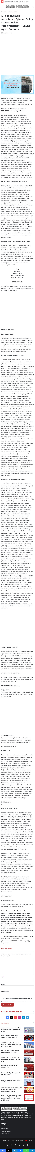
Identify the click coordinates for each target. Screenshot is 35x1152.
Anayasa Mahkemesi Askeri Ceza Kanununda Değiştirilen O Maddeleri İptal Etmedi (11, 1089)
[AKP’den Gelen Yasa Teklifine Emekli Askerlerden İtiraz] (29, 1053)
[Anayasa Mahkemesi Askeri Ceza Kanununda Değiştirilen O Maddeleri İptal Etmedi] (29, 1090)
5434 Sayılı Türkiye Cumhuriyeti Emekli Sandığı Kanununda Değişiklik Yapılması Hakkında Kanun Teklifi (11, 1097)
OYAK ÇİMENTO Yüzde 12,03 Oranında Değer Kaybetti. (9, 1036)
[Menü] (2, 7)
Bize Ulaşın (5, 1128)
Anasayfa (4, 11)
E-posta (3, 984)
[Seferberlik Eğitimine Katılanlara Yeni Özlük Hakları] (29, 1082)
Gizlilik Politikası (6, 1131)
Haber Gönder (6, 1133)
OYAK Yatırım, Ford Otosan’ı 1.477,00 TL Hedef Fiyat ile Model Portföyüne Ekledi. (11, 1044)
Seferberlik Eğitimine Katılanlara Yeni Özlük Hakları (11, 1081)
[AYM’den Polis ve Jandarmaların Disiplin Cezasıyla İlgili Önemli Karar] (29, 1030)
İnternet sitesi (5, 991)
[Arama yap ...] (33, 7)
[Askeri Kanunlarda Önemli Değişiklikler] (29, 1067)
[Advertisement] (17, 55)
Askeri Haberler (12, 11)
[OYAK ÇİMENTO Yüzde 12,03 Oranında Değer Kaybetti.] (29, 1038)
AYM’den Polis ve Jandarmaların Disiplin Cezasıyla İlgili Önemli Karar (11, 1029)
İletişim (30, 1140)
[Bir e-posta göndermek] (8, 33)
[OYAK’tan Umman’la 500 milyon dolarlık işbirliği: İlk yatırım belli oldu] (29, 1060)
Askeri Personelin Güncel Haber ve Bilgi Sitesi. (16, 1)
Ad (2, 977)
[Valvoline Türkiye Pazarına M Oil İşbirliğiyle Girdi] (29, 1075)
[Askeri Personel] (17, 6)
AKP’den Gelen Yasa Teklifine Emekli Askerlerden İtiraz (10, 1051)
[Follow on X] (7, 33)
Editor (4, 33)
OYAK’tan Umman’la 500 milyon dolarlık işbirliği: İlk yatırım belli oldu (11, 1059)
